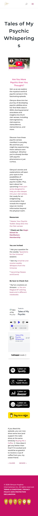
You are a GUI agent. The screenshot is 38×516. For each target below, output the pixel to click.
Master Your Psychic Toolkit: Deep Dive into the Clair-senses (19, 223)
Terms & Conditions (13, 489)
